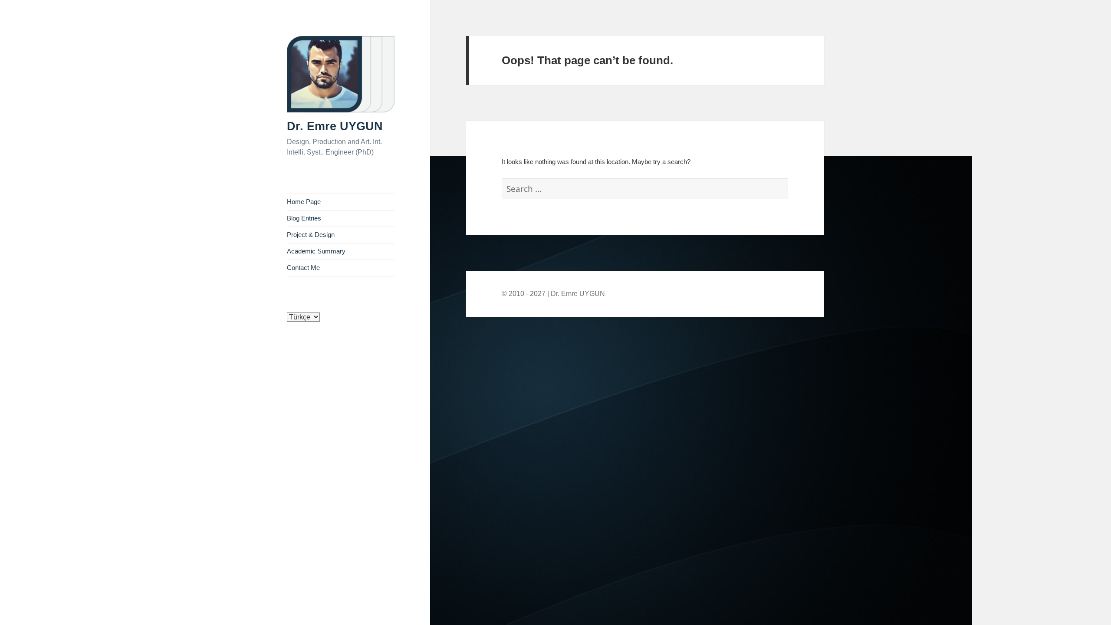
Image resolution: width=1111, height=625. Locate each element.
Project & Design (311, 234)
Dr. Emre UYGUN (335, 126)
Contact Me (303, 267)
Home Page (304, 201)
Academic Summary (316, 251)
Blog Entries (304, 218)
